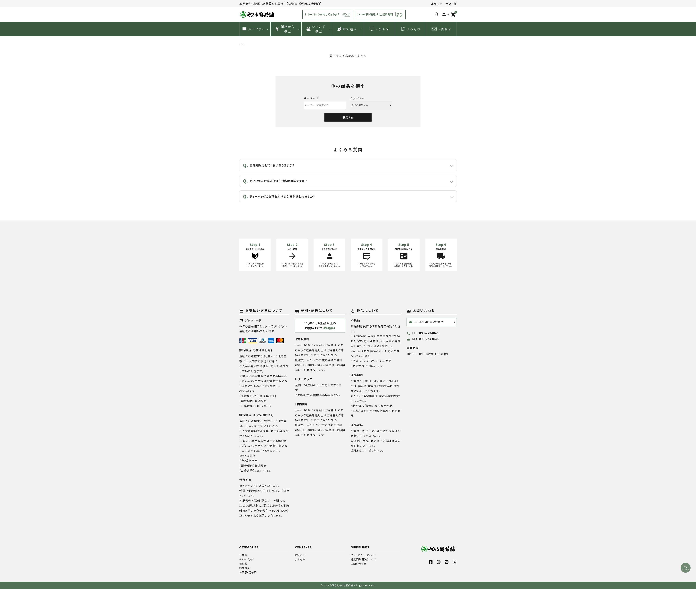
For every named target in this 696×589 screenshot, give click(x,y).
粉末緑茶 (244, 568)
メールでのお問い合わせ (426, 322)
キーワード (311, 98)
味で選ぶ (350, 29)
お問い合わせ (358, 563)
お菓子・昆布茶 (248, 572)
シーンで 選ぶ (319, 29)
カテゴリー (256, 29)
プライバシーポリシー (363, 555)
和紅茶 (243, 563)
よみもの (413, 29)
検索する (348, 117)
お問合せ (444, 29)
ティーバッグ (246, 559)
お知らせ (382, 29)
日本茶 (243, 555)
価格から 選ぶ (287, 29)
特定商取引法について (364, 559)
